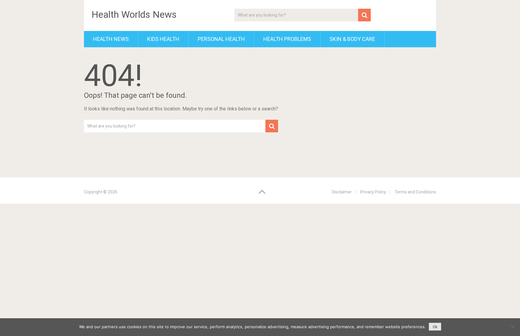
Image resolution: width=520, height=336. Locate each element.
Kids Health (163, 39)
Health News (111, 39)
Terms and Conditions (415, 192)
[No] (512, 327)
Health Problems (287, 39)
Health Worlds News (134, 14)
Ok (435, 327)
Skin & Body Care (352, 39)
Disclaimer (342, 192)
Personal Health (221, 39)
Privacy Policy (373, 192)
